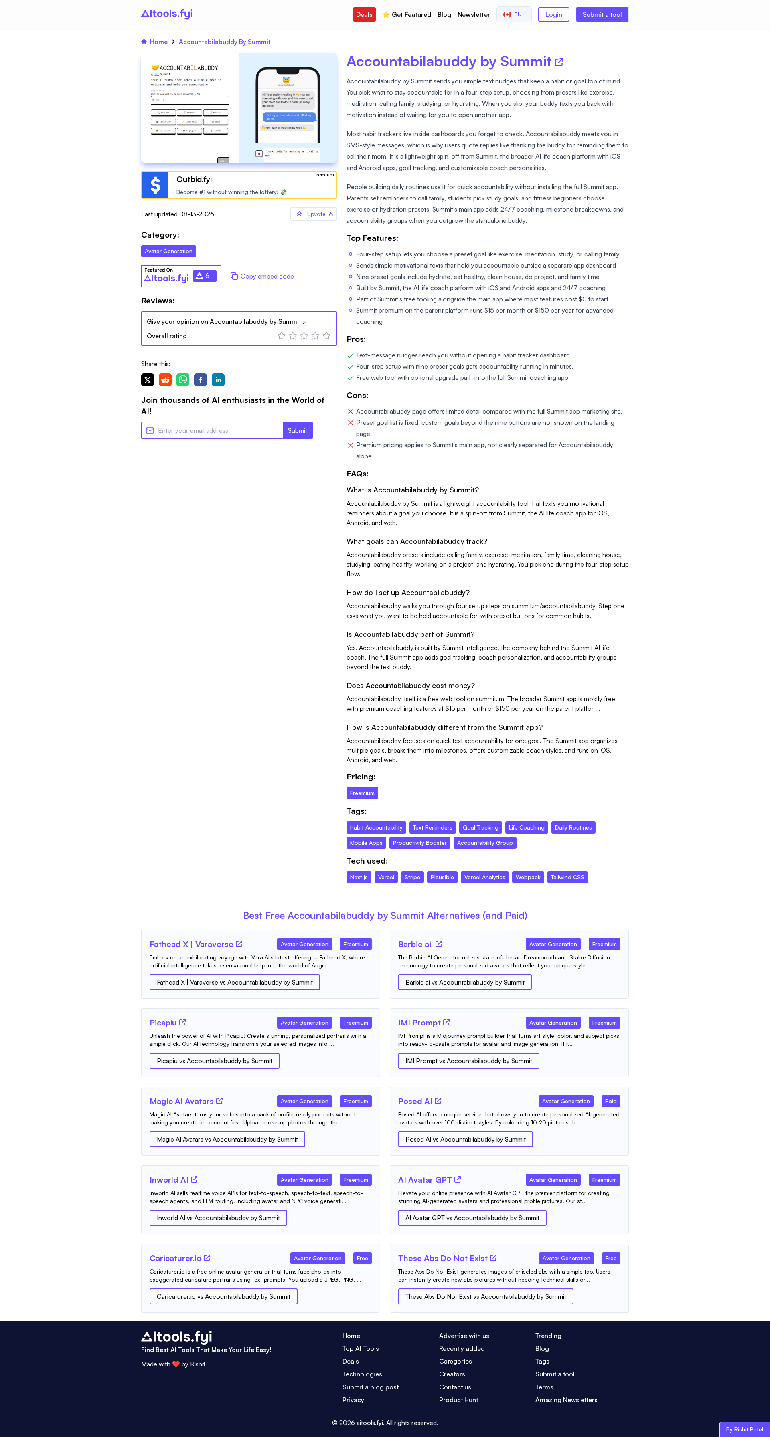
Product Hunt (458, 1400)
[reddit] (165, 379)
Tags (542, 1361)
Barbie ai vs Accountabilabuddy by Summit (465, 982)
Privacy (353, 1400)
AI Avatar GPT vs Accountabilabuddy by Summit (472, 1218)
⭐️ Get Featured (406, 14)
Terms (544, 1387)
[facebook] (200, 379)
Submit (297, 430)
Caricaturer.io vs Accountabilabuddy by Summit (223, 1296)
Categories (455, 1361)
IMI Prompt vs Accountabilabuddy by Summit (468, 1061)
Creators (452, 1374)
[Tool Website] (239, 944)
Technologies (362, 1374)
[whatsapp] (182, 379)
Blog (444, 14)
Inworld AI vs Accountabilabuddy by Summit (218, 1218)
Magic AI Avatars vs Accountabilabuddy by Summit (227, 1139)
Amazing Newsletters (566, 1400)
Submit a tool (602, 14)
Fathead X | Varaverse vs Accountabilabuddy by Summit (235, 982)
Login (553, 14)
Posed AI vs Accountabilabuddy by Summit (465, 1139)
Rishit (197, 1364)
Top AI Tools (360, 1348)
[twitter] (147, 379)
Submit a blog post (370, 1387)
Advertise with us (464, 1336)
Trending (548, 1336)
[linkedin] (218, 379)
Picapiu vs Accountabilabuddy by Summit (214, 1061)
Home (159, 42)
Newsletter (474, 14)
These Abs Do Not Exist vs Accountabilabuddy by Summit (485, 1296)
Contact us (455, 1387)
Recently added (462, 1348)
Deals (364, 14)
